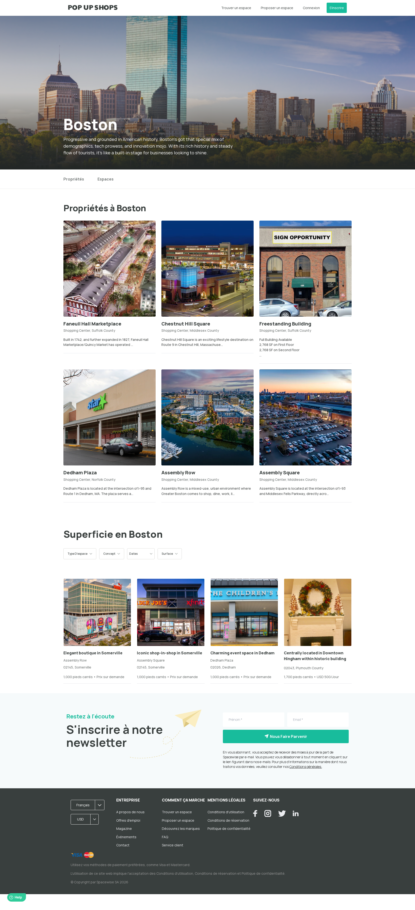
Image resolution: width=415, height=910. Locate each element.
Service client (172, 845)
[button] (80, 553)
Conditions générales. (305, 766)
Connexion (311, 8)
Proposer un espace (277, 8)
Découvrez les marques (181, 828)
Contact (122, 845)
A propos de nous (130, 812)
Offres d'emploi (128, 820)
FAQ (165, 837)
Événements (126, 837)
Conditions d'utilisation (226, 812)
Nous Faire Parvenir (288, 736)
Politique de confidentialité (229, 828)
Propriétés (73, 179)
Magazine (124, 828)
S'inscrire (337, 8)
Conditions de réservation (228, 820)
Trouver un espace (236, 8)
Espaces (106, 179)
